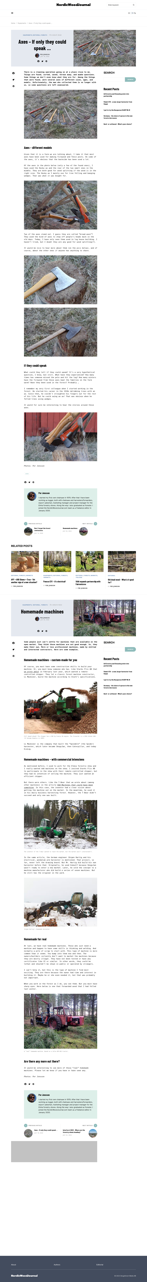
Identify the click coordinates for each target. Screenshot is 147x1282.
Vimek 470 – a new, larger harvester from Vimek (118, 103)
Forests (44, 35)
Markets (29, 575)
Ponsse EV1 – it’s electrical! (54, 581)
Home (13, 23)
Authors (57, 1265)
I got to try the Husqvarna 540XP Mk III (117, 110)
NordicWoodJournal (73, 4)
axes (27, 473)
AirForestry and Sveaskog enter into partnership (116, 95)
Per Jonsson (45, 54)
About (13, 1265)
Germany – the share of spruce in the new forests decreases (118, 117)
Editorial (36, 35)
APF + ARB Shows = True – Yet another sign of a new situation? (24, 581)
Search (109, 72)
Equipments (22, 23)
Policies (79, 577)
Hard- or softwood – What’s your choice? (118, 124)
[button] (12, 13)
